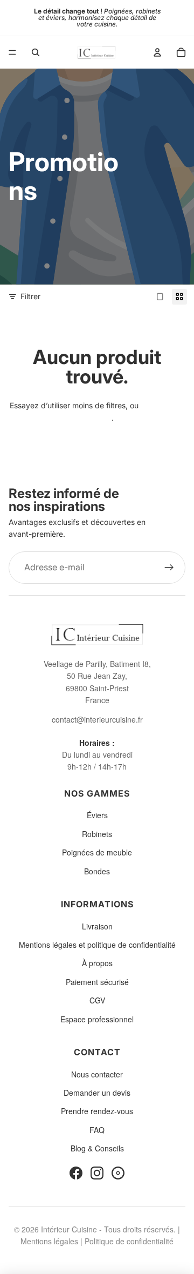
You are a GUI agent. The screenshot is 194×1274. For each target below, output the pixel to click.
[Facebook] (76, 1173)
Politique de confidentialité (129, 1241)
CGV (97, 1000)
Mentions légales (49, 1241)
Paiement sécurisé (97, 981)
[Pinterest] (118, 1173)
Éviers (97, 815)
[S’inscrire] (169, 567)
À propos (97, 963)
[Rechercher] (35, 52)
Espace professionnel (97, 1019)
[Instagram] (97, 1173)
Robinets (97, 833)
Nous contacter (97, 1074)
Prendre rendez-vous (97, 1111)
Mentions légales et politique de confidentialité (97, 944)
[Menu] (12, 52)
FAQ (97, 1129)
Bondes (97, 871)
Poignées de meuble (97, 852)
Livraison (97, 926)
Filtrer (30, 296)
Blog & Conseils (97, 1148)
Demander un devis (97, 1092)
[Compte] (157, 52)
